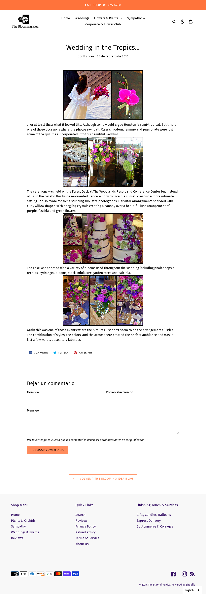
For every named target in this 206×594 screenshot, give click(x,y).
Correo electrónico (119, 392)
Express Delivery (149, 520)
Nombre (33, 392)
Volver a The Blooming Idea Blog (106, 478)
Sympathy (18, 526)
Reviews (17, 538)
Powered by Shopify (183, 584)
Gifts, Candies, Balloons (154, 515)
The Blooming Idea (159, 584)
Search (80, 515)
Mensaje (33, 410)
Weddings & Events (25, 532)
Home (15, 515)
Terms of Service (87, 538)
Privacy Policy (85, 526)
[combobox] (192, 590)
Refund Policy (85, 532)
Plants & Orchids (23, 520)
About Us (82, 544)
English (189, 590)
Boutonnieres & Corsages (155, 526)
